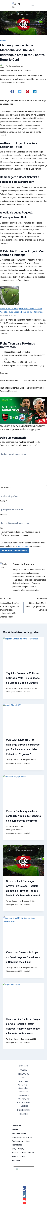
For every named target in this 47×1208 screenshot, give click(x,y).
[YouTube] (24, 1201)
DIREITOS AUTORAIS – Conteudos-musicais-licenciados (23, 1088)
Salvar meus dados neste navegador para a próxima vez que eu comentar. (21, 534)
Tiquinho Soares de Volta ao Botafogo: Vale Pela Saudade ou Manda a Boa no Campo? (23, 678)
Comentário (5, 487)
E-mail (3, 514)
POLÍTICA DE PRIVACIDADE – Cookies (23, 1102)
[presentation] (23, 652)
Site (2, 528)
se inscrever (23, 546)
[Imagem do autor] (2, 66)
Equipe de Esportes (16, 66)
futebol (3, 40)
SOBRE (23, 1070)
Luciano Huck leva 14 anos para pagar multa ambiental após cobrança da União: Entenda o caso (9, 608)
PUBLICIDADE (23, 1110)
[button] (12, 91)
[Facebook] (24, 1189)
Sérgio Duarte (13, 688)
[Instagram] (24, 1195)
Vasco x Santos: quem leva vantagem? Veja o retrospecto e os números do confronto (23, 816)
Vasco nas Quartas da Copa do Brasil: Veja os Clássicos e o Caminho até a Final (23, 957)
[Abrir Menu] (32, 6)
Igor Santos (13, 901)
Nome (3, 501)
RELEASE (23, 1114)
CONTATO (23, 1066)
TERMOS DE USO (23, 1075)
